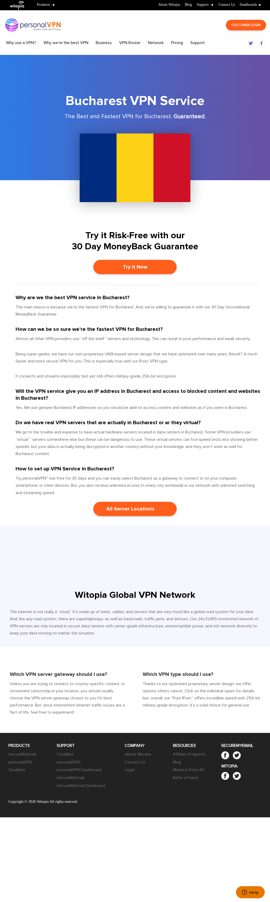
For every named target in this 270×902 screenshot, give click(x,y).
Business (104, 42)
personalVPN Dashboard (79, 769)
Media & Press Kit (189, 769)
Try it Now (135, 267)
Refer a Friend (185, 777)
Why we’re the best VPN (66, 42)
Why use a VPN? (21, 42)
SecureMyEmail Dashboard (81, 785)
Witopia (19, 1)
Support (203, 5)
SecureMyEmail (22, 754)
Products (43, 5)
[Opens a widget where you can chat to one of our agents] (250, 892)
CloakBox (16, 769)
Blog (188, 5)
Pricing (177, 42)
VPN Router (130, 42)
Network (156, 42)
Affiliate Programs (189, 754)
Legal (129, 769)
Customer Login (246, 25)
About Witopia (169, 5)
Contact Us (227, 5)
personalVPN (20, 762)
